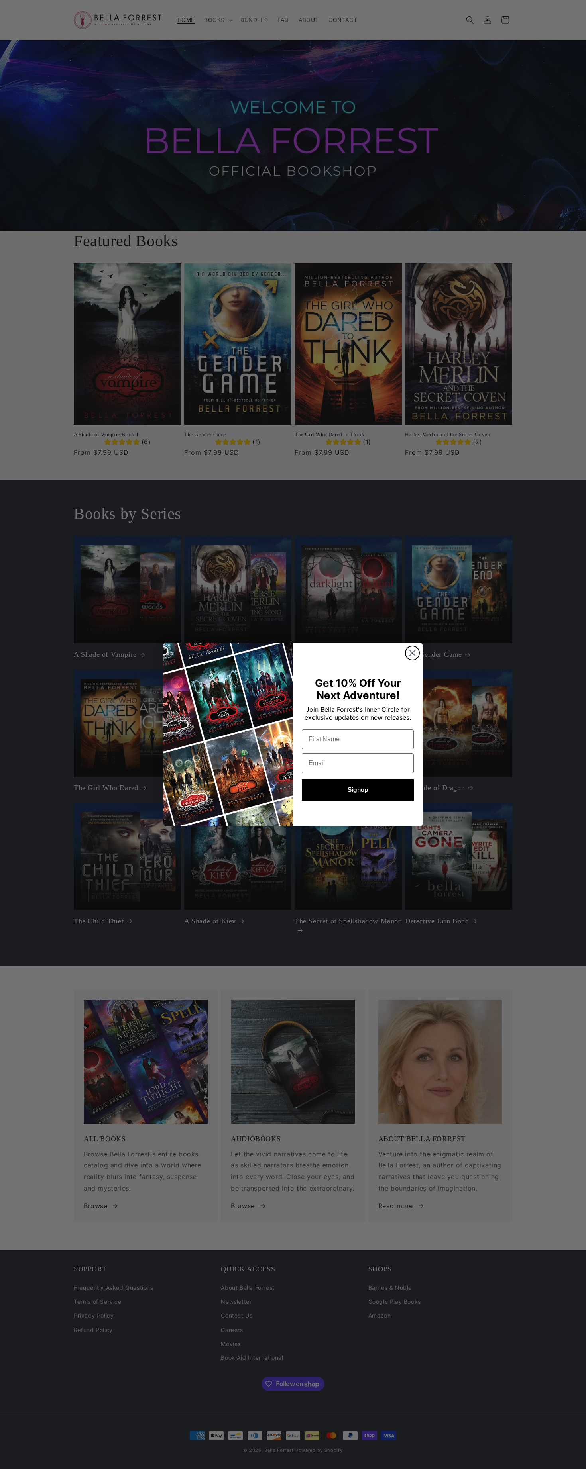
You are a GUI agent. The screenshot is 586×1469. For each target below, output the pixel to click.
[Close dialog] (412, 653)
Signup (358, 789)
